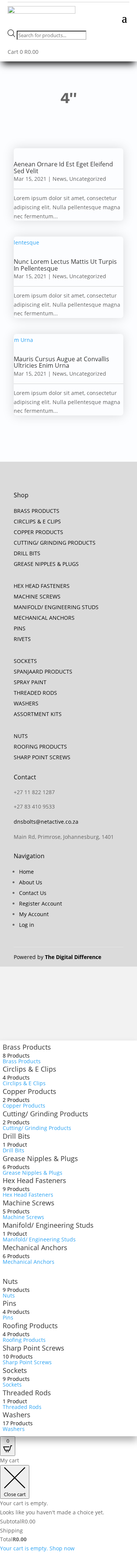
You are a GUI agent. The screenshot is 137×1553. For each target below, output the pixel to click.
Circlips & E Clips (29, 1068)
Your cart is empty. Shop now (37, 1548)
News (60, 178)
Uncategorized (87, 178)
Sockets (15, 1370)
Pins (9, 1303)
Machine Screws (28, 1202)
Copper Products (29, 1091)
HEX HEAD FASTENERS (42, 585)
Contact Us (32, 892)
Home (26, 871)
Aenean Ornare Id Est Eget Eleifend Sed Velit (63, 167)
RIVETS (22, 639)
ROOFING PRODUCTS (40, 746)
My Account (34, 914)
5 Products (16, 1211)
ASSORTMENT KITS (38, 714)
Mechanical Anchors (35, 1247)
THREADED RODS (35, 692)
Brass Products (27, 1047)
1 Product (15, 1144)
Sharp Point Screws (33, 1347)
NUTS (21, 736)
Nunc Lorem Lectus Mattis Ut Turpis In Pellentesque (65, 265)
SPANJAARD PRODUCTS (43, 671)
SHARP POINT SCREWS (42, 757)
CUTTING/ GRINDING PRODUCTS (55, 542)
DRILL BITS (27, 553)
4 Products (16, 1077)
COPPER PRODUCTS (38, 532)
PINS (19, 628)
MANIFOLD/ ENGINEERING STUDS (56, 607)
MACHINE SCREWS (37, 596)
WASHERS (26, 703)
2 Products (16, 1099)
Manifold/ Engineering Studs (48, 1225)
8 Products (16, 1055)
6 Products (16, 1167)
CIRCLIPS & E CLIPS (37, 521)
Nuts (10, 1281)
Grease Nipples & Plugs (40, 1158)
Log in (26, 924)
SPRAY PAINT (30, 682)
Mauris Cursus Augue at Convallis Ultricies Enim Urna (61, 362)
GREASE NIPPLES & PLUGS (46, 563)
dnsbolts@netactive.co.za (46, 821)
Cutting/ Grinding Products (45, 1113)
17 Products (18, 1423)
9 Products (16, 1189)
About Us (30, 882)
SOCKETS (25, 660)
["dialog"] (68, 1504)
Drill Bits (16, 1136)
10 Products (18, 1356)
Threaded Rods (27, 1392)
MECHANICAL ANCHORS (44, 617)
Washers (16, 1414)
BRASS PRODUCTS (36, 510)
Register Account (40, 903)
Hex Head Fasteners (34, 1180)
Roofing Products (30, 1325)
